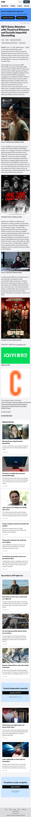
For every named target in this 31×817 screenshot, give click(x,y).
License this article (6, 415)
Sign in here (19, 697)
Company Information (15, 40)
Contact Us (24, 809)
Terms (6, 809)
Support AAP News (15, 787)
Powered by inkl (15, 813)
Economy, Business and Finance (9, 43)
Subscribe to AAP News (8, 17)
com (24, 344)
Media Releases (15, 811)
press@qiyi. (19, 344)
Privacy (10, 809)
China (7, 40)
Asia (3, 40)
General (26, 6)
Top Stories (4, 6)
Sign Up (26, 2)
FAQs (15, 809)
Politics (13, 6)
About (19, 809)
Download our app (21, 17)
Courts (20, 6)
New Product (22, 43)
